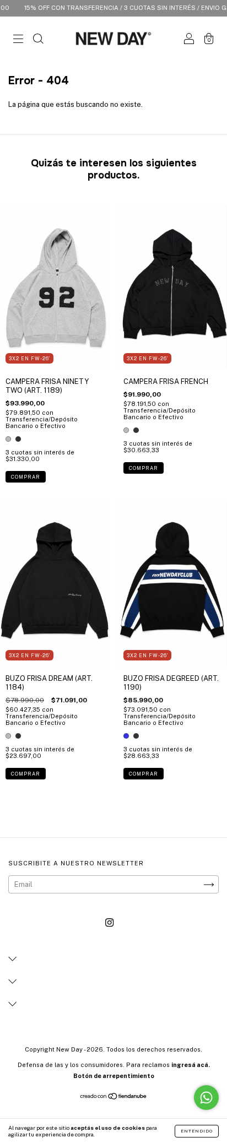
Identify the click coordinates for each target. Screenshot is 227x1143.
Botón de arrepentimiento (113, 1075)
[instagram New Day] (109, 923)
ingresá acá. (190, 1064)
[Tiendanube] (113, 1097)
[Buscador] (38, 40)
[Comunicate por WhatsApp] (206, 1097)
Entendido (197, 1131)
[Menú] (18, 40)
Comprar (25, 477)
